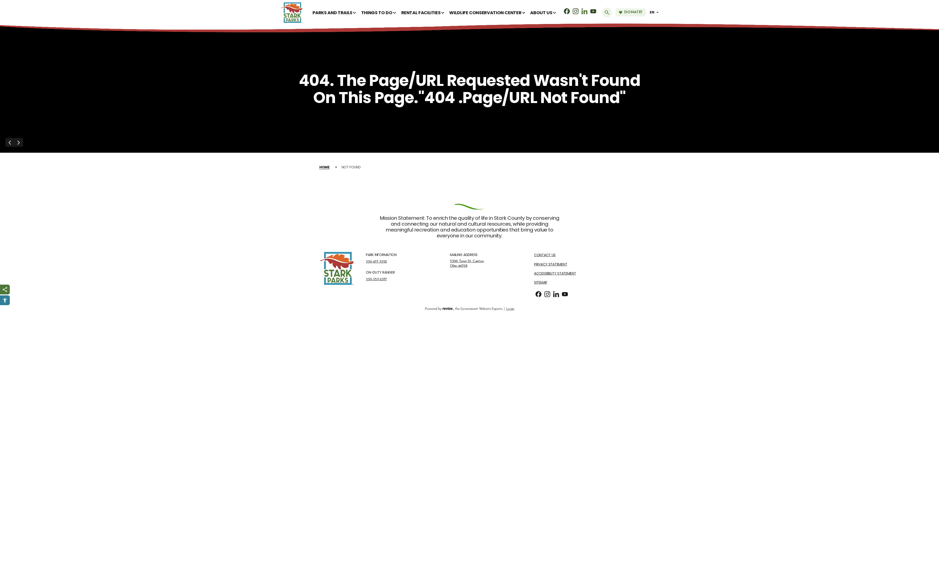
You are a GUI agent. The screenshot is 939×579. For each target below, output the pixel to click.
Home (324, 167)
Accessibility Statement (555, 273)
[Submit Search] (607, 12)
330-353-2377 (376, 279)
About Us (541, 13)
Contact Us (545, 255)
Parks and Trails (332, 13)
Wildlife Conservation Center (485, 13)
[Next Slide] (18, 142)
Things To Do (376, 13)
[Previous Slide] (9, 142)
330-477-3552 (376, 262)
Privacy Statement (550, 264)
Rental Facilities (421, 13)
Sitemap (540, 282)
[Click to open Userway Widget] (5, 300)
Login (510, 309)
